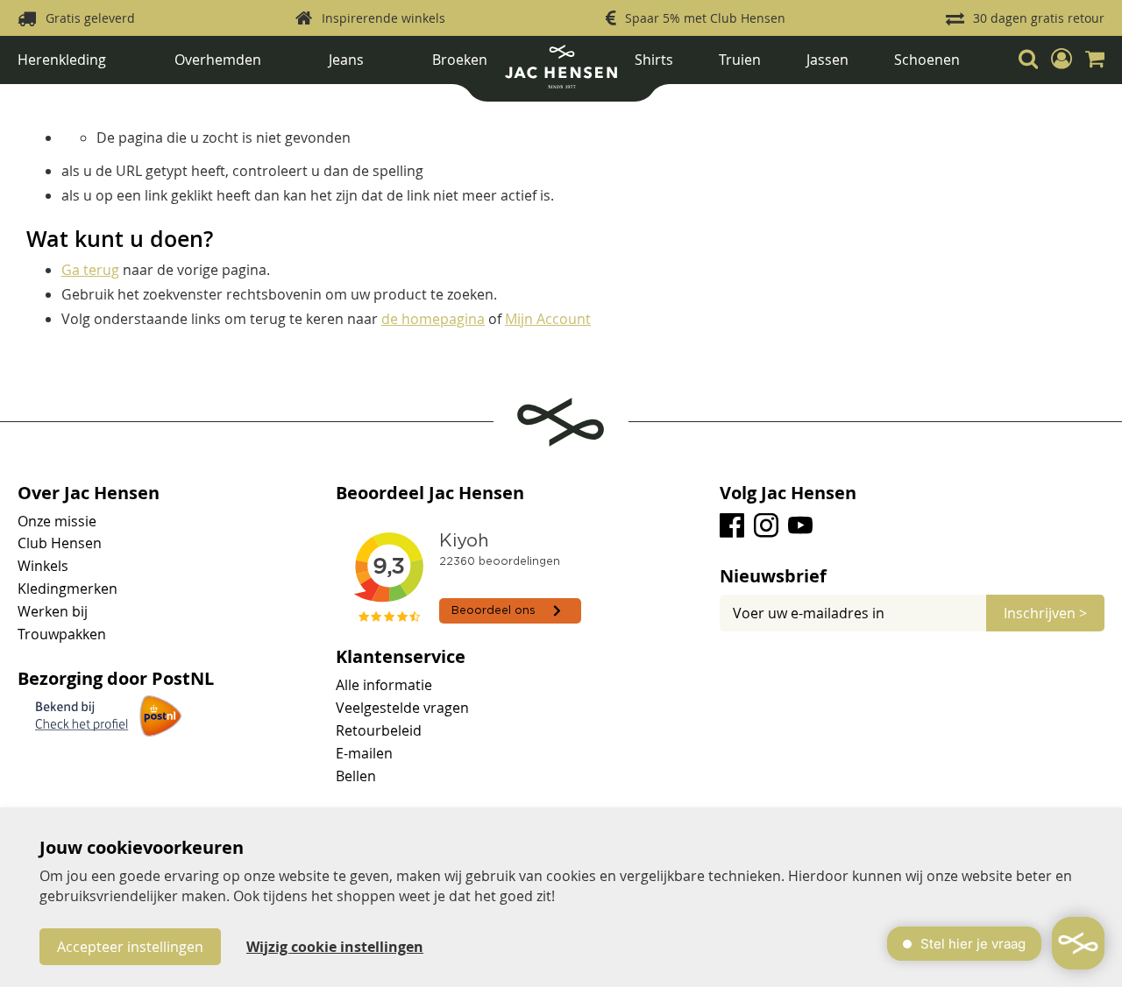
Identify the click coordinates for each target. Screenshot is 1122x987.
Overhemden (217, 59)
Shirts (654, 59)
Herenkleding (62, 59)
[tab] (912, 576)
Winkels (43, 565)
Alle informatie (384, 684)
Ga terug (90, 269)
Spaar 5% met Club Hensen (705, 18)
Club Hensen (60, 543)
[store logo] (561, 73)
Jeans (346, 59)
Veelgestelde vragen (402, 707)
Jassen (827, 59)
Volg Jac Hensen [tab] (788, 493)
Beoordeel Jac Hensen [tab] (430, 493)
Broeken (459, 59)
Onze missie (57, 521)
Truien (740, 59)
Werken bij (53, 611)
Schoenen (927, 59)
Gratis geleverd (90, 18)
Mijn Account (548, 318)
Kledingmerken (67, 588)
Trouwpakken (62, 634)
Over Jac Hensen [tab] (89, 493)
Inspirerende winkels (383, 18)
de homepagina (433, 318)
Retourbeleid (379, 730)
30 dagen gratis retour (1038, 18)
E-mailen (364, 753)
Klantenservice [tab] (400, 656)
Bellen (356, 776)
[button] (1061, 59)
